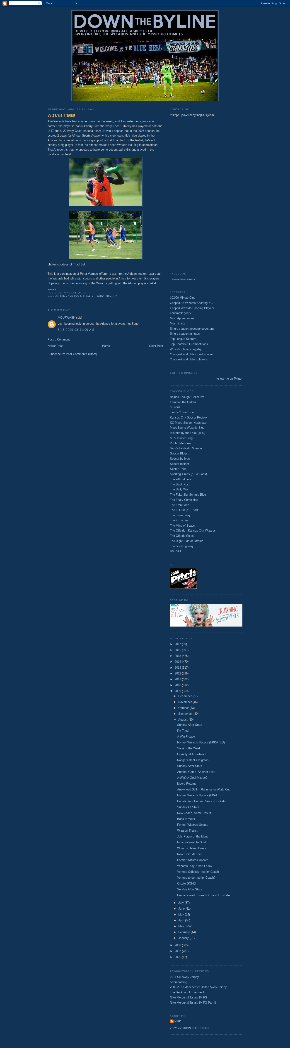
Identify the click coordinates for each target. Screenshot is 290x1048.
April (181, 920)
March (182, 926)
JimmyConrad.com (182, 412)
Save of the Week (189, 748)
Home (106, 346)
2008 (178, 945)
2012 (178, 673)
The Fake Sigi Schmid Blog (188, 494)
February (184, 932)
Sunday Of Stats (188, 807)
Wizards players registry (186, 349)
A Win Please (186, 736)
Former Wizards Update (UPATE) (198, 795)
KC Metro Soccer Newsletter (188, 422)
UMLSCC (176, 551)
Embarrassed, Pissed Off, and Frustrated (204, 895)
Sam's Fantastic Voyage (186, 448)
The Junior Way (180, 515)
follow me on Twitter (229, 378)
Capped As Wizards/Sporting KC (191, 303)
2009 (178, 691)
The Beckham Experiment (187, 992)
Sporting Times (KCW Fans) (188, 474)
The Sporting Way (181, 546)
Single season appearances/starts (192, 328)
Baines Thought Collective (187, 397)
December (185, 696)
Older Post (156, 346)
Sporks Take (178, 469)
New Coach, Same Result (194, 813)
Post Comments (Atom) (81, 354)
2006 (178, 957)
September (185, 713)
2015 (178, 656)
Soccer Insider (179, 464)
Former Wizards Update (192, 824)
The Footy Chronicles (184, 500)
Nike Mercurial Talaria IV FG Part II (193, 1002)
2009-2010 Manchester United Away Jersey (198, 987)
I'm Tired (182, 730)
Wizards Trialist (187, 830)
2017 (178, 644)
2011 (178, 679)
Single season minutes (185, 333)
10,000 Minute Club (182, 297)
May (181, 914)
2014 (178, 661)
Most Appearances (182, 318)
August (183, 719)
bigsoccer (144, 121)
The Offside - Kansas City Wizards (193, 530)
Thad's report (56, 149)
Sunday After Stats (189, 724)
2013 (178, 667)
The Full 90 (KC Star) (184, 510)
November (185, 702)
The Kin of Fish (180, 520)
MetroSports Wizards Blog (187, 427)
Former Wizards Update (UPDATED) (201, 742)
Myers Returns (186, 783)
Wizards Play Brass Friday (194, 866)
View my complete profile (189, 1028)
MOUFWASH (66, 317)
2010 (178, 685)
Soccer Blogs (179, 453)
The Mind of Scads (182, 525)
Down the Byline (178, 279)
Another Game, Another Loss (196, 772)
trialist (89, 296)
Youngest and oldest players (188, 359)
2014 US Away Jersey (184, 977)
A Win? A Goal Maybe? (192, 777)
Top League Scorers (183, 339)
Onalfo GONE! (186, 883)
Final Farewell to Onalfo (192, 842)
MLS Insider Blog (181, 438)
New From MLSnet (189, 854)
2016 (178, 650)
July (181, 902)
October (184, 708)
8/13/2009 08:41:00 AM (76, 329)
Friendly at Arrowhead (191, 754)
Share (52, 289)
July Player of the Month (193, 836)
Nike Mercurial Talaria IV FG (188, 997)
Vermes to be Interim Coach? (196, 877)
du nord (175, 407)
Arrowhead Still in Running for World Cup (203, 789)
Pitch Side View (180, 443)
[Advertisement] (188, 194)
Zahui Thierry (107, 296)
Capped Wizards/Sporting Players (192, 308)
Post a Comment (59, 339)
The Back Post (70, 296)
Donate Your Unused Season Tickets (201, 801)
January (184, 938)
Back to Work (186, 819)
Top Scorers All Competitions (189, 344)
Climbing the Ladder (183, 402)
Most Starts (177, 323)
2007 (178, 951)
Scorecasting (178, 982)
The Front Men (179, 505)
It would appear (113, 130)
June (182, 908)
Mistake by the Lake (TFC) (187, 433)
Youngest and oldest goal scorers (192, 354)
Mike (177, 1021)
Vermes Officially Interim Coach (198, 871)
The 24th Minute (180, 479)
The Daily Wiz (179, 489)
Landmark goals (180, 313)
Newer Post (55, 346)
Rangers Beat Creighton (192, 760)
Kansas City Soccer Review (188, 417)
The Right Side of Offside (186, 541)
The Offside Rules (182, 535)
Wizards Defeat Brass (191, 848)
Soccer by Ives (180, 458)
